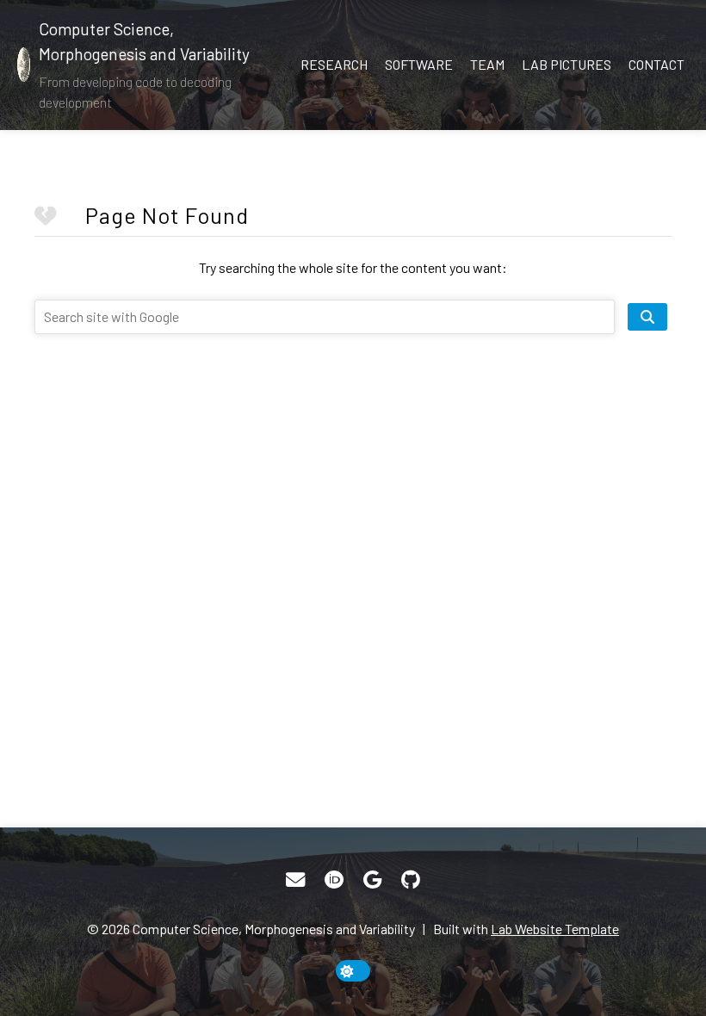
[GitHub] (410, 880)
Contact (656, 64)
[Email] (295, 880)
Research (334, 64)
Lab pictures (566, 64)
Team (487, 64)
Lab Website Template (555, 928)
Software (419, 64)
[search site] (647, 317)
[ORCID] (334, 880)
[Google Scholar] (372, 880)
